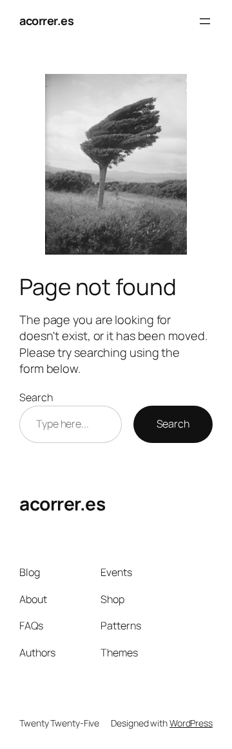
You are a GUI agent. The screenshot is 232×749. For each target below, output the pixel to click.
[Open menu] (205, 21)
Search (35, 397)
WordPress (191, 723)
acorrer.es (46, 20)
